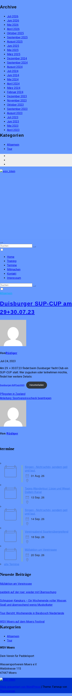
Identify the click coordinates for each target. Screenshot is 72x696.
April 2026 (13, 29)
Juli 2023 (12, 117)
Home (10, 257)
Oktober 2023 (15, 104)
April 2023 (13, 130)
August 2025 (15, 41)
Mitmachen (13, 269)
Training (11, 261)
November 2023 (17, 100)
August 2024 (15, 67)
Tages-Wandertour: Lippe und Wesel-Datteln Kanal (48, 490)
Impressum (14, 278)
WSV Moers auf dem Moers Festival (22, 621)
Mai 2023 (13, 125)
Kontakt (11, 273)
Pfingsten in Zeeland (12, 394)
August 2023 (15, 113)
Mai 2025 (13, 50)
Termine (12, 265)
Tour (9, 149)
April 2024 (13, 83)
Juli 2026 (12, 16)
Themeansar (7, 691)
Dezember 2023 (17, 96)
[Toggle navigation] (1, 242)
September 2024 (17, 62)
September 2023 (17, 109)
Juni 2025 (13, 45)
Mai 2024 (13, 79)
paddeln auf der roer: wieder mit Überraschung (28, 592)
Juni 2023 (13, 121)
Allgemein (13, 144)
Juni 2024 (13, 75)
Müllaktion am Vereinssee (16, 583)
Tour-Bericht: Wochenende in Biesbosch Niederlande (32, 613)
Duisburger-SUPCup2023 (12, 385)
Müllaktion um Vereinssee (41, 550)
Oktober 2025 (15, 33)
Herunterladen (37, 385)
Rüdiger (11, 353)
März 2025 (13, 54)
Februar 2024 (15, 92)
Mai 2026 (13, 24)
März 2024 (13, 88)
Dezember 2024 (17, 58)
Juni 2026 (13, 20)
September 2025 (17, 37)
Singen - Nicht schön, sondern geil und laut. (46, 468)
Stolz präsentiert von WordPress (20, 686)
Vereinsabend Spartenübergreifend (46, 531)
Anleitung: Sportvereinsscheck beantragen (25, 398)
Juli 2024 (12, 71)
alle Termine (11, 564)
